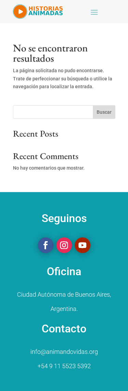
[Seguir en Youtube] (82, 245)
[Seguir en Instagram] (64, 245)
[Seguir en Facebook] (46, 245)
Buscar (104, 112)
